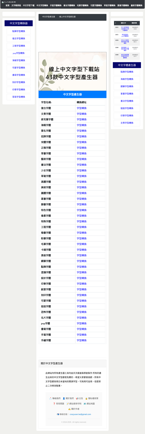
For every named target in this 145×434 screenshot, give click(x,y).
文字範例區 (16, 5)
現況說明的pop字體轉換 (125, 35)
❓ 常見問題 (58, 404)
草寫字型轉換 (18, 97)
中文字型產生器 (48, 17)
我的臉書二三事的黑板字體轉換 (125, 49)
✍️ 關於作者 (73, 409)
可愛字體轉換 (96, 5)
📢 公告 (79, 398)
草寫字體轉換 (109, 5)
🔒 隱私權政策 (91, 398)
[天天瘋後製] (9, 2)
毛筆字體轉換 (82, 5)
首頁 (7, 5)
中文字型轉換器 (19, 23)
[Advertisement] (72, 37)
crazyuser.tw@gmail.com (80, 414)
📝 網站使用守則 (73, 404)
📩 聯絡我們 (55, 398)
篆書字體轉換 (123, 5)
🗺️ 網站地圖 (89, 404)
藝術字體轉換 (136, 5)
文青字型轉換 (127, 123)
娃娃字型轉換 (127, 108)
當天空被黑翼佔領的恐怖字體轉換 (125, 56)
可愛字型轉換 (18, 68)
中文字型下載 (28, 5)
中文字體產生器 (127, 65)
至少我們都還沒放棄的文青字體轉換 (125, 29)
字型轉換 (82, 108)
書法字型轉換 (127, 101)
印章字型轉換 (18, 89)
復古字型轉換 (18, 38)
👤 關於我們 (68, 398)
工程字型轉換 (18, 46)
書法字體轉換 (69, 5)
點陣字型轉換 (18, 31)
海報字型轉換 (18, 60)
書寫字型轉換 (18, 75)
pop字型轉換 (19, 53)
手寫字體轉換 (55, 5)
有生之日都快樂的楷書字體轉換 (125, 42)
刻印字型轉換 (18, 82)
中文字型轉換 (42, 5)
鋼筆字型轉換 (127, 86)
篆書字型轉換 (127, 94)
